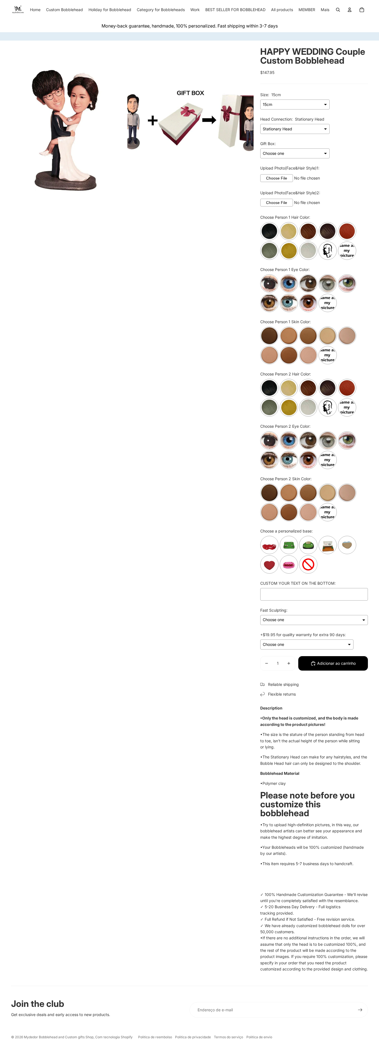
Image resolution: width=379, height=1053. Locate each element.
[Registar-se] (360, 1010)
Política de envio (259, 1037)
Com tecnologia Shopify (114, 1037)
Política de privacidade (193, 1037)
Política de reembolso (155, 1037)
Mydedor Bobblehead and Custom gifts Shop (59, 1037)
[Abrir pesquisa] (338, 10)
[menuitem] (325, 10)
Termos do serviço (228, 1037)
